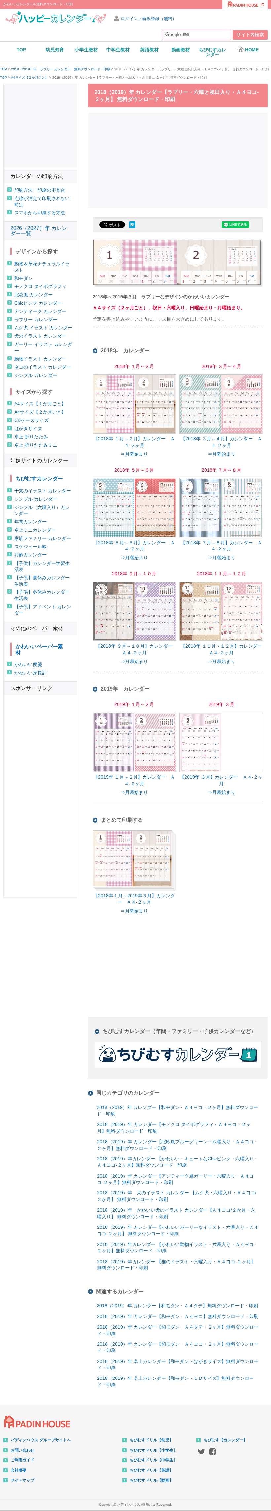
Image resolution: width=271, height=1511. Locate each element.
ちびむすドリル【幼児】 (151, 1440)
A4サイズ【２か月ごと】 (29, 77)
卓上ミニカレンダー (35, 530)
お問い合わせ (22, 1450)
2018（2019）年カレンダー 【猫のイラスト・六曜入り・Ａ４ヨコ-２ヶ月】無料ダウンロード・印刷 (176, 1265)
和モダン (23, 278)
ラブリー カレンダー (35, 319)
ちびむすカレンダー (212, 52)
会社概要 (18, 1470)
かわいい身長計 (30, 672)
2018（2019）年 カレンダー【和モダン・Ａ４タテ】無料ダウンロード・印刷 (177, 1305)
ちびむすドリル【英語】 (151, 1470)
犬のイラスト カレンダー (40, 336)
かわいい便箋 (28, 664)
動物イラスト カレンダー (40, 358)
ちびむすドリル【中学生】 (153, 1460)
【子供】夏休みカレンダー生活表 (42, 580)
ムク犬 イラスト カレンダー (43, 327)
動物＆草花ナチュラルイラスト (42, 267)
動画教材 (181, 49)
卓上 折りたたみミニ (35, 445)
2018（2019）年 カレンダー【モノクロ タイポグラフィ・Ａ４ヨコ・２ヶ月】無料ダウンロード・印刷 (174, 1128)
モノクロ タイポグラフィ (40, 286)
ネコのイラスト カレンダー (42, 367)
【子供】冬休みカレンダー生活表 (42, 595)
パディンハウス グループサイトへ (41, 1440)
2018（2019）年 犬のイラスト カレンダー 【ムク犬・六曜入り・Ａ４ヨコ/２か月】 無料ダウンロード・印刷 (176, 1196)
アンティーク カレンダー (40, 311)
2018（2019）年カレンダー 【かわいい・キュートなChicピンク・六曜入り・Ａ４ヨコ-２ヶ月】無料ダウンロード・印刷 (177, 1162)
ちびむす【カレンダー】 (225, 1440)
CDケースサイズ (31, 420)
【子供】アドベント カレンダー (42, 610)
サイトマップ (22, 1480)
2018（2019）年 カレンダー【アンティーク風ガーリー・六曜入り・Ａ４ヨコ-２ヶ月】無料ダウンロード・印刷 (175, 1179)
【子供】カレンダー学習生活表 (42, 566)
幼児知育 (55, 49)
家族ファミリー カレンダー (42, 538)
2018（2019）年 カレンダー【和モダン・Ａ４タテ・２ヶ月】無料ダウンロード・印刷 (177, 1330)
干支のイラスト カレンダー (42, 490)
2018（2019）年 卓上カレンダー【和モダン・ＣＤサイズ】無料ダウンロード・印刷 (175, 1381)
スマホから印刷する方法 (39, 212)
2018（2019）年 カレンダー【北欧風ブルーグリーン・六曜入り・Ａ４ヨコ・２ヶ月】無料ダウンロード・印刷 (177, 1145)
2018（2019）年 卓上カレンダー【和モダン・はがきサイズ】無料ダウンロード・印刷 (177, 1365)
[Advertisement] (180, 159)
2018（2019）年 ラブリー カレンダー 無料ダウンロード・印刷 (60, 69)
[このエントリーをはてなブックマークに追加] (132, 228)
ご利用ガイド (22, 1460)
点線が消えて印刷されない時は (42, 201)
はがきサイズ (28, 428)
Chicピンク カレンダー (38, 303)
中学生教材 (118, 49)
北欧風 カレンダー (33, 294)
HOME (252, 49)
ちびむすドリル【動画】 (151, 1480)
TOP (21, 49)
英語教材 (149, 49)
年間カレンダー (30, 521)
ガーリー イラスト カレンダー (43, 347)
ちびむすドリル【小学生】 (153, 1450)
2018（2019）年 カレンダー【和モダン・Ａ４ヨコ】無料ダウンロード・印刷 (177, 1316)
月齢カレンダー (30, 554)
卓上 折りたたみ (31, 436)
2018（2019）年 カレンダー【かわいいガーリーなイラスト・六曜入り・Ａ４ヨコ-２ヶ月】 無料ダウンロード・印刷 (177, 1230)
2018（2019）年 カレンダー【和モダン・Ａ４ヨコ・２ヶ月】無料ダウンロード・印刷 (177, 1110)
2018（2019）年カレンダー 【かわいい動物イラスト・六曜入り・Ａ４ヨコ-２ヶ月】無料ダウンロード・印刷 (176, 1248)
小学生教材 (86, 49)
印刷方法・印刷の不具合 (39, 190)
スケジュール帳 (30, 546)
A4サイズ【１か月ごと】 (40, 403)
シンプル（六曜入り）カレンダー (42, 510)
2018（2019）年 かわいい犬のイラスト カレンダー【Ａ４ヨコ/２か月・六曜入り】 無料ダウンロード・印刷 (176, 1213)
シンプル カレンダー (35, 375)
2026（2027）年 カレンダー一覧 (38, 230)
